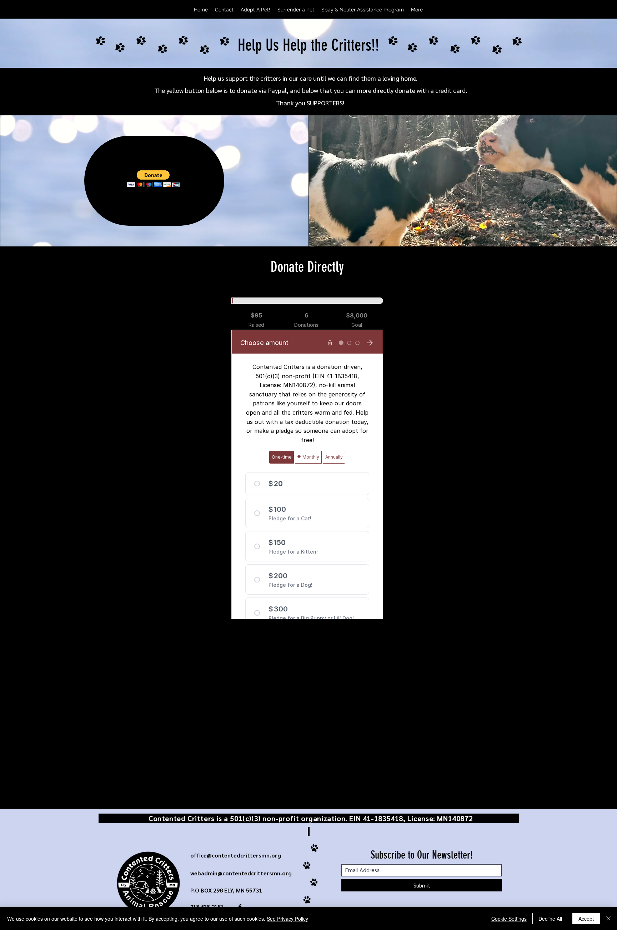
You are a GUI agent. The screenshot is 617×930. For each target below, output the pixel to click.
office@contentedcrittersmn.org (235, 855)
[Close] (608, 918)
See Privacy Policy (287, 918)
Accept (586, 918)
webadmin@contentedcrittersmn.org (241, 873)
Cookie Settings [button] (509, 918)
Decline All (550, 918)
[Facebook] (441, 9)
